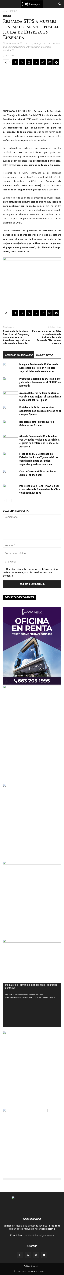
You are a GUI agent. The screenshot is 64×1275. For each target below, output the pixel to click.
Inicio (5, 11)
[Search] (60, 4)
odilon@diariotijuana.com (39, 1235)
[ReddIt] (43, 62)
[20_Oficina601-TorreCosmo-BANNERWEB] (32, 683)
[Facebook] (15, 62)
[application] (32, 1005)
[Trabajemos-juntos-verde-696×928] (32, 786)
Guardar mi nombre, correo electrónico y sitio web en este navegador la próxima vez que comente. (30, 572)
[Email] (50, 62)
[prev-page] (5, 500)
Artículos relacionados (18, 355)
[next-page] (9, 500)
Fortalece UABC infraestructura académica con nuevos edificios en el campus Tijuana (40, 411)
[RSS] (28, 1255)
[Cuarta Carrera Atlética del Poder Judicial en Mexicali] (10, 475)
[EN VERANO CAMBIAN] (32, 863)
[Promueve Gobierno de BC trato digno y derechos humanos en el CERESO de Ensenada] (10, 382)
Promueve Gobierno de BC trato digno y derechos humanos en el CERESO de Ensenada (40, 382)
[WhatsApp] (29, 62)
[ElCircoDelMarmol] (32, 941)
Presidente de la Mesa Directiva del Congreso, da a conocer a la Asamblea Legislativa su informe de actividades (16, 337)
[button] (5, 4)
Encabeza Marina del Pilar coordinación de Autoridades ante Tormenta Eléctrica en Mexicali (46, 337)
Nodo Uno (45, 1271)
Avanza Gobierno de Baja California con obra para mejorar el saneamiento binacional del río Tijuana (40, 396)
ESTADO (13, 11)
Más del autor (44, 355)
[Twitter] (22, 62)
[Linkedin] (36, 62)
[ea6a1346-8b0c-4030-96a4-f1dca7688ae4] (32, 687)
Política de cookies (32, 1266)
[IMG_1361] (32, 1033)
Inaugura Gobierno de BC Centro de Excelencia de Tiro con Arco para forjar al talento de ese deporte (38, 368)
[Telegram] (56, 62)
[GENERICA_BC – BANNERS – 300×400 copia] (25, 1111)
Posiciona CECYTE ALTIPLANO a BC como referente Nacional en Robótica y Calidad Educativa (39, 489)
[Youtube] (44, 1255)
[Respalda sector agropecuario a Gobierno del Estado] (10, 425)
